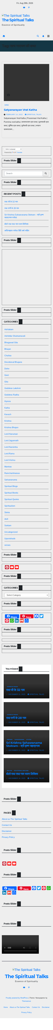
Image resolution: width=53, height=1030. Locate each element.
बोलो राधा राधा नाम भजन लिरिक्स (16, 224)
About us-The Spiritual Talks (14, 819)
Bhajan (7, 349)
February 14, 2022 (14, 114)
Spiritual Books (11, 493)
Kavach (7, 414)
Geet (6, 375)
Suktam (7, 525)
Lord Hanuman (11, 434)
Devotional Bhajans (13, 362)
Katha (7, 105)
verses (7, 545)
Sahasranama (10, 480)
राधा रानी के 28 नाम (11, 208)
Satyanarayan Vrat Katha (20, 109)
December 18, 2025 (17, 778)
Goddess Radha (11, 395)
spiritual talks (34, 114)
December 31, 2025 (17, 694)
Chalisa (7, 356)
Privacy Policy (8, 837)
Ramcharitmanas (12, 473)
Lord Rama (9, 454)
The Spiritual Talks (18, 20)
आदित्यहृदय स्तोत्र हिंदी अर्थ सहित (17, 230)
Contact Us (7, 825)
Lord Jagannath (11, 440)
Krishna (7, 421)
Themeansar (26, 1001)
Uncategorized (11, 532)
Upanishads (9, 539)
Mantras (8, 467)
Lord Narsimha (11, 447)
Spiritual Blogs (11, 486)
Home (6, 1007)
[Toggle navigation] (48, 36)
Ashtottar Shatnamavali (14, 336)
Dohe (6, 369)
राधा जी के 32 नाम (11, 202)
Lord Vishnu (9, 460)
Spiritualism (9, 506)
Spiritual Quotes (11, 499)
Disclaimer (6, 831)
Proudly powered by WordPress (17, 998)
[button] (38, 36)
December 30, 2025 (17, 722)
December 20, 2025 (17, 750)
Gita (6, 382)
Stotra (7, 512)
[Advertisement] (26, 277)
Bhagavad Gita (11, 342)
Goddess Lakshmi (12, 388)
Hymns (7, 401)
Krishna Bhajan (11, 427)
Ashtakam (8, 329)
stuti (6, 519)
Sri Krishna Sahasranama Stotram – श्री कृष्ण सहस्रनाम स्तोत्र (24, 746)
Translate (19, 152)
